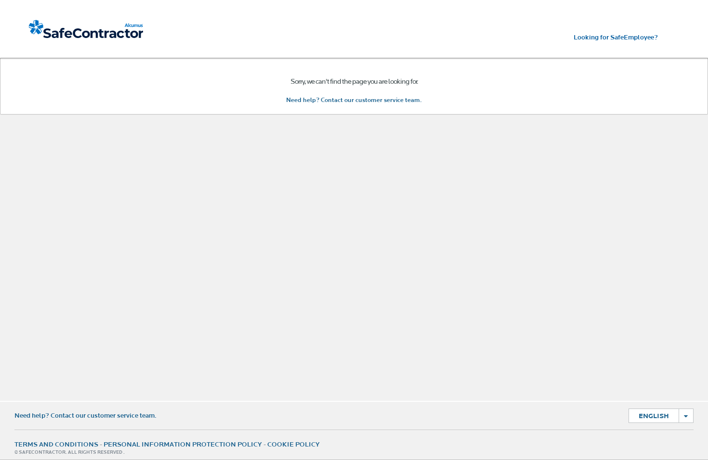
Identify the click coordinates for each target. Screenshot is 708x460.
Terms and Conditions (56, 444)
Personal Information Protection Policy (183, 444)
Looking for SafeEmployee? (616, 37)
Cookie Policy (293, 444)
